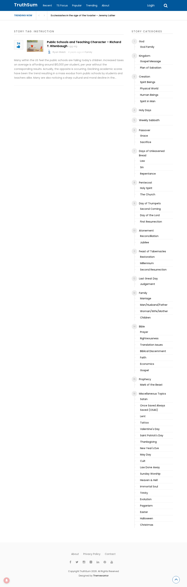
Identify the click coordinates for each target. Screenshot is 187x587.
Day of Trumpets (150, 203)
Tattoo (144, 422)
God (141, 41)
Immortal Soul (149, 486)
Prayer (144, 332)
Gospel (144, 370)
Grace (144, 136)
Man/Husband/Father (153, 305)
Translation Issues (151, 345)
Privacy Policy (91, 554)
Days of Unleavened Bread (152, 153)
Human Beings (149, 95)
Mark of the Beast (151, 385)
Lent (143, 416)
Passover (144, 130)
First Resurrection (151, 221)
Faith (143, 357)
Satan (144, 399)
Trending (91, 5)
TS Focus (62, 5)
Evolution (146, 499)
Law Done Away (150, 467)
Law (142, 161)
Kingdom (144, 56)
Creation (144, 76)
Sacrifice (145, 142)
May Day (145, 454)
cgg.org (72, 46)
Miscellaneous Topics (152, 393)
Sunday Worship (150, 474)
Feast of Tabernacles (152, 251)
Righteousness (149, 338)
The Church (147, 194)
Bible (142, 326)
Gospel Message (150, 61)
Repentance (148, 173)
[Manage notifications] (6, 580)
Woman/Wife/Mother (154, 311)
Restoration (147, 257)
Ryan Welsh (59, 52)
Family (88, 52)
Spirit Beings (147, 82)
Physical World (149, 88)
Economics (147, 364)
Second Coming (150, 209)
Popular (77, 5)
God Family (147, 47)
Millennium (147, 263)
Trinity (144, 493)
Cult (142, 461)
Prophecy (145, 379)
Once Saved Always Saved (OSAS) (152, 408)
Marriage (145, 298)
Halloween (146, 518)
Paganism (146, 505)
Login (150, 5)
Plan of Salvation (150, 67)
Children (145, 317)
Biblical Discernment (153, 351)
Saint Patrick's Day (151, 435)
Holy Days (145, 110)
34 (18, 43)
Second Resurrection (153, 269)
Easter (144, 512)
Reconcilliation (149, 236)
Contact (110, 554)
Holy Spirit (146, 188)
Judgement (147, 284)
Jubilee (144, 242)
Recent (47, 5)
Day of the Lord (150, 215)
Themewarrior (100, 575)
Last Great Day (148, 278)
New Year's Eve (149, 448)
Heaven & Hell (149, 480)
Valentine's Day (150, 429)
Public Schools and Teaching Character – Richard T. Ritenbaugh (84, 44)
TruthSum (25, 5)
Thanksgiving (148, 442)
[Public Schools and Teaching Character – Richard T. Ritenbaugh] (35, 46)
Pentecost (145, 182)
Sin (142, 167)
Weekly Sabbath (149, 120)
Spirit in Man (147, 101)
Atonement (146, 230)
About (105, 5)
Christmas (146, 525)
